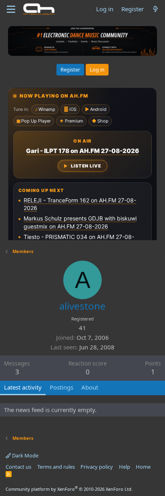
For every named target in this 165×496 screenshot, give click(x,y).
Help (124, 466)
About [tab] (89, 387)
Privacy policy (96, 466)
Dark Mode (24, 455)
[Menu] (11, 9)
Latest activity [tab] (23, 387)
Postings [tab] (61, 387)
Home (143, 466)
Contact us (18, 466)
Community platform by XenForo (69, 489)
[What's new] (155, 9)
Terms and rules (56, 466)
